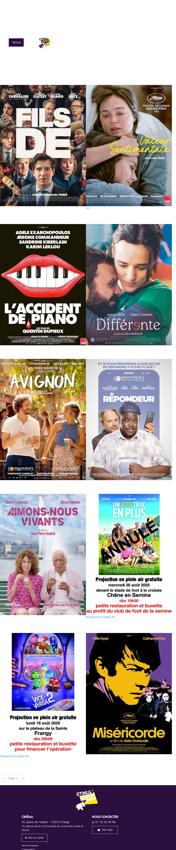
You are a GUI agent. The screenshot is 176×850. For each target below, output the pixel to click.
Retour (17, 42)
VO (88, 208)
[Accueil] (58, 42)
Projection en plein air (100, 617)
